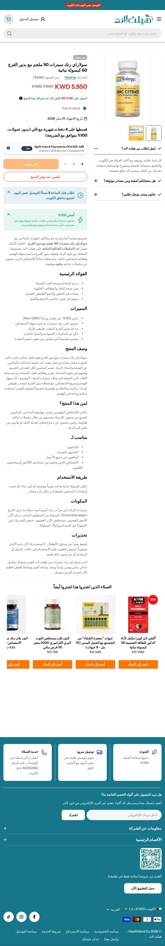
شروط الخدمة (51, 931)
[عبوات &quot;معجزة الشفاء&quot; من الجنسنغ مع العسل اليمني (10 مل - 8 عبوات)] (95, 614)
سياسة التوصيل (26, 931)
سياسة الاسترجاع (77, 931)
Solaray (70, 77)
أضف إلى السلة (138, 664)
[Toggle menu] (159, 19)
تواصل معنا (111, 939)
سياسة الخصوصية (107, 931)
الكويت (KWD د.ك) (142, 909)
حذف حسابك (90, 939)
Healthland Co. (139, 931)
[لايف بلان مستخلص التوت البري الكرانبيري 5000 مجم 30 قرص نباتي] (52, 614)
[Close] (9, 192)
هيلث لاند (155, 936)
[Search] (9, 33)
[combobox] (82, 33)
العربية (115, 909)
